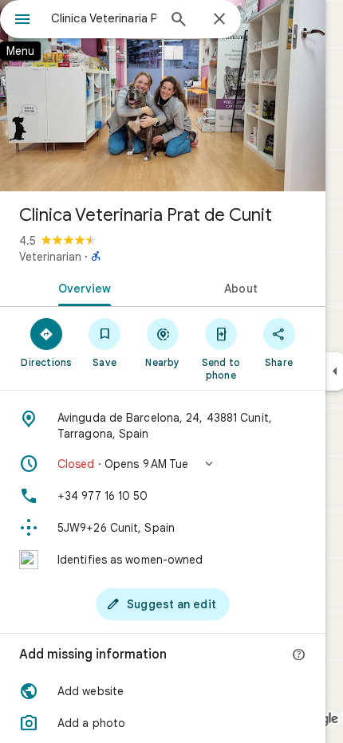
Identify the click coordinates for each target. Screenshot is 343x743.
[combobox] (103, 18)
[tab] (81, 287)
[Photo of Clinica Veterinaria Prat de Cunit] (162, 95)
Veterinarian (50, 257)
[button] (162, 464)
